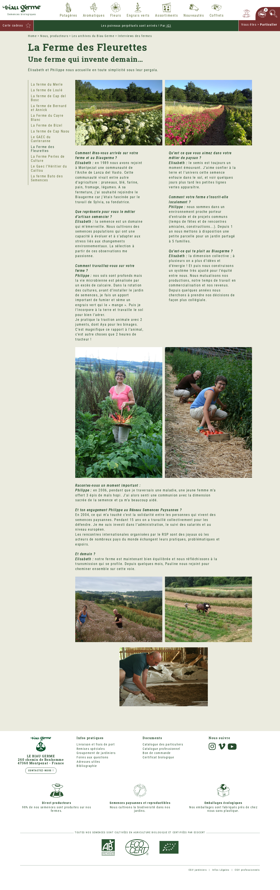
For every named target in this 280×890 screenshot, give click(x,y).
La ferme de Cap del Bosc (48, 98)
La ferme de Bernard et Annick (48, 108)
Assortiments (166, 16)
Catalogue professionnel (161, 748)
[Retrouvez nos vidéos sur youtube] (232, 746)
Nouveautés (194, 16)
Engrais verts (138, 16)
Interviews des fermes (135, 36)
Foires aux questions (92, 757)
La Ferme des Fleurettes (42, 149)
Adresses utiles (88, 761)
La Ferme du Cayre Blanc (47, 118)
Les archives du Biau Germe (93, 36)
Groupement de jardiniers (96, 753)
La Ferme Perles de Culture (48, 159)
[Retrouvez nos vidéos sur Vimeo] (221, 746)
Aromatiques (94, 16)
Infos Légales (220, 870)
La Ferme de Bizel (46, 125)
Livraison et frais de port (96, 744)
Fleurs (115, 16)
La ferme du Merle (47, 84)
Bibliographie (87, 766)
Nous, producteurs (54, 36)
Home (32, 36)
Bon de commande (157, 753)
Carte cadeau (13, 25)
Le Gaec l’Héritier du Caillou (49, 168)
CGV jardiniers (198, 870)
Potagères (68, 16)
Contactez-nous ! (41, 770)
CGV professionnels (247, 870)
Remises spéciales (91, 748)
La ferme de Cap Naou (50, 131)
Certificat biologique (158, 757)
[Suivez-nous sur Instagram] (212, 746)
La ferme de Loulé (47, 90)
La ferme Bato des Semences (47, 178)
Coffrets (217, 16)
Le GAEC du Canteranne (41, 139)
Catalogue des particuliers (163, 744)
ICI (168, 25)
